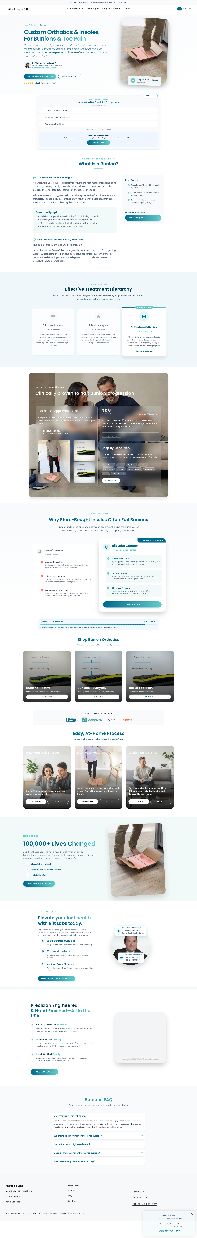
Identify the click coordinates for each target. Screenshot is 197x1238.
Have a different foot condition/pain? (98, 129)
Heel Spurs (143, 465)
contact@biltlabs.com (144, 1203)
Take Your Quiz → (111, 480)
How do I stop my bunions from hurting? (74, 1161)
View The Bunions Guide (39, 884)
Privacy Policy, (27, 1213)
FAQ (70, 1195)
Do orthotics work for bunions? (70, 1115)
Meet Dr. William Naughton (19, 1191)
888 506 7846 (140, 1197)
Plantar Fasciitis (108, 465)
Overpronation (108, 469)
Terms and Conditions (57, 1213)
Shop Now (47, 697)
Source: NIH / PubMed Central (111, 437)
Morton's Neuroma (134, 469)
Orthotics (34, 25)
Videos (71, 1190)
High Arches (132, 465)
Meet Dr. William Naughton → (56, 979)
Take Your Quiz (70, 76)
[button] (112, 9)
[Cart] (190, 9)
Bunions (105, 474)
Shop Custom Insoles (39, 76)
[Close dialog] (192, 1214)
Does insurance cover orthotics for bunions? (77, 1152)
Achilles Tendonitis (119, 474)
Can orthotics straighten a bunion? (72, 1144)
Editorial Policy (13, 1196)
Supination (120, 469)
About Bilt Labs (13, 1201)
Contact (72, 1201)
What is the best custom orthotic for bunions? (78, 1135)
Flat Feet (121, 465)
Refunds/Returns (40, 1213)
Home (26, 25)
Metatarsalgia (149, 469)
